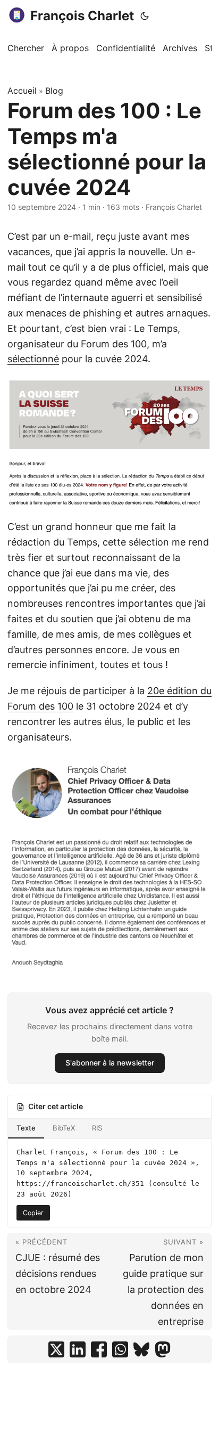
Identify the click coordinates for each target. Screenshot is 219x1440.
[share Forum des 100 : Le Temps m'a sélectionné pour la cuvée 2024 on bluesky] (141, 1349)
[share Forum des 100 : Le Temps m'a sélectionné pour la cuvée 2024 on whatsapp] (120, 1349)
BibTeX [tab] (64, 1128)
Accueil (22, 90)
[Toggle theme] (144, 16)
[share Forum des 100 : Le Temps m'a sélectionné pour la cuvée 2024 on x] (56, 1349)
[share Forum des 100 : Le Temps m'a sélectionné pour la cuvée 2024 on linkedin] (78, 1349)
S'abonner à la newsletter (109, 1062)
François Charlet (82, 15)
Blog (54, 90)
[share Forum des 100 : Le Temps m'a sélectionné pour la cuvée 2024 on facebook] (99, 1349)
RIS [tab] (97, 1128)
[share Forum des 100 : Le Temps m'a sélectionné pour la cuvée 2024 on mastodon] (163, 1349)
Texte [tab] (26, 1128)
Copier (33, 1213)
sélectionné (33, 358)
